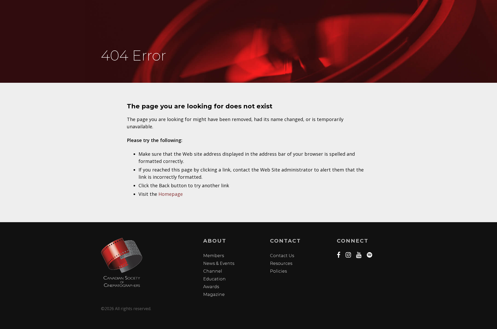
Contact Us (282, 255)
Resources (281, 263)
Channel (212, 271)
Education (214, 278)
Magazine (214, 294)
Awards (211, 286)
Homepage (170, 194)
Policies (278, 271)
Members (213, 255)
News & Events (218, 263)
